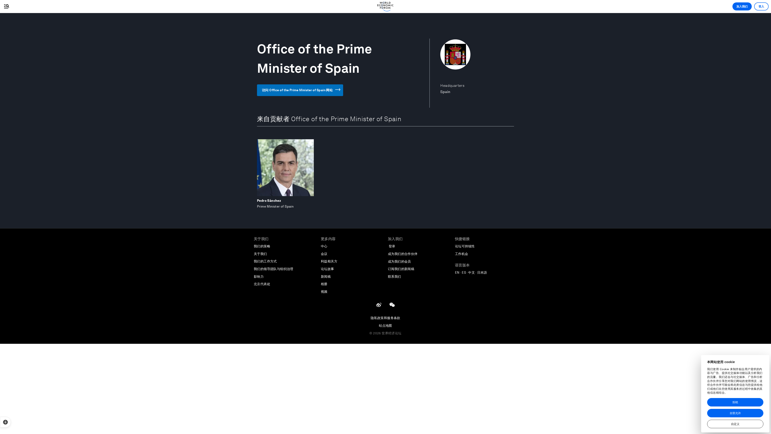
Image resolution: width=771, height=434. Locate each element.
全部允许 (735, 413)
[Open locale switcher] (5, 422)
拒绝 (735, 402)
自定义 (735, 424)
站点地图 (385, 326)
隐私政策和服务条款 (385, 318)
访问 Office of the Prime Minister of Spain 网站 (297, 90)
